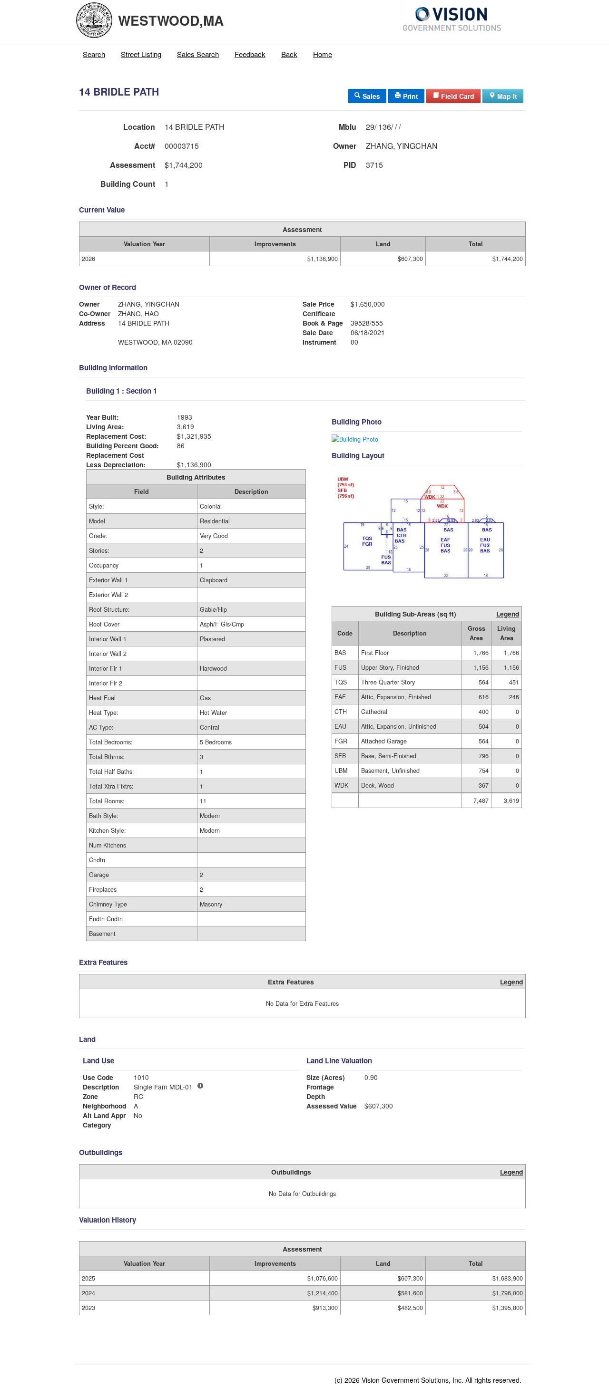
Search (94, 54)
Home (322, 54)
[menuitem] (94, 54)
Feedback (250, 54)
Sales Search (198, 54)
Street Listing (141, 54)
